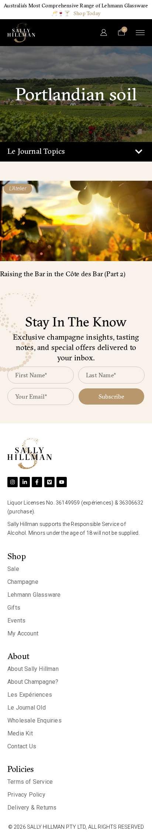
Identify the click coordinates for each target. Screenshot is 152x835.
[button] (138, 152)
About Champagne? (32, 681)
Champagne (22, 581)
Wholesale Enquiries (34, 720)
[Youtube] (61, 482)
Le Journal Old (26, 707)
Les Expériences (29, 694)
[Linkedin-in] (25, 482)
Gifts (13, 607)
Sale (13, 568)
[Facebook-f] (37, 482)
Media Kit (20, 733)
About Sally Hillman (33, 668)
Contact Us (21, 746)
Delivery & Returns (32, 807)
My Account (22, 633)
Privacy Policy (26, 794)
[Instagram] (12, 482)
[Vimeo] (49, 482)
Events (16, 620)
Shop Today (87, 13)
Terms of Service (30, 781)
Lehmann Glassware (34, 594)
